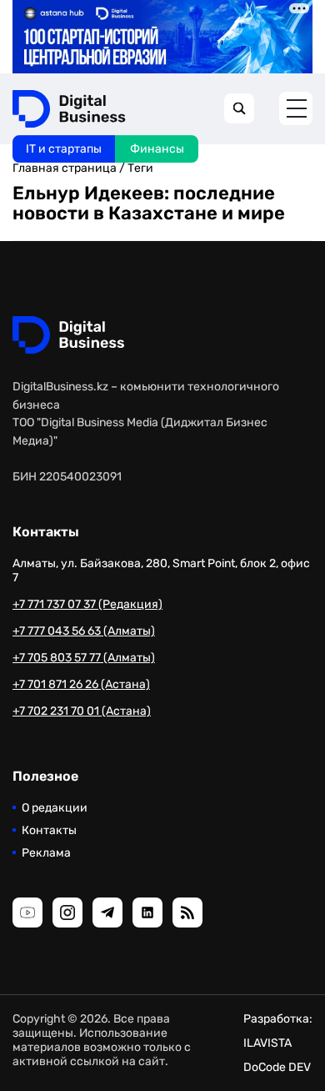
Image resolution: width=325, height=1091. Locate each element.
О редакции (55, 808)
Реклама (46, 853)
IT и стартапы (64, 149)
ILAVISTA (267, 1043)
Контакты (49, 830)
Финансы (157, 149)
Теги (140, 168)
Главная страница (64, 168)
